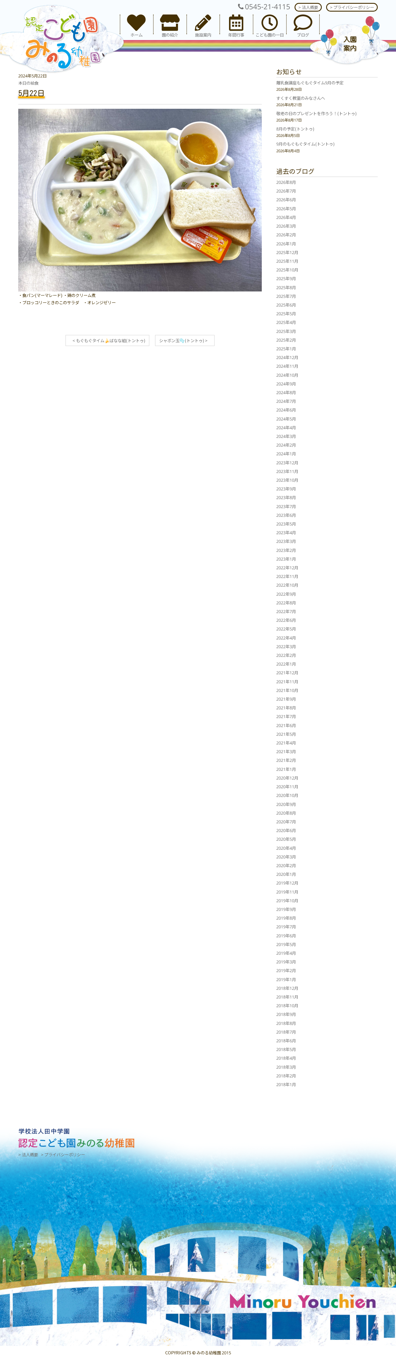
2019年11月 (287, 892)
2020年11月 (287, 786)
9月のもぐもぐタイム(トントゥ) (305, 144)
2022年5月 (286, 629)
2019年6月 (286, 935)
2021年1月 (286, 769)
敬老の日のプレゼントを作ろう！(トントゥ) (316, 113)
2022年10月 (287, 585)
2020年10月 (287, 795)
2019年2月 (286, 970)
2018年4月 (286, 1058)
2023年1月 (286, 559)
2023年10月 (287, 480)
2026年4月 (286, 217)
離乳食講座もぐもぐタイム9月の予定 (310, 82)
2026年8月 (286, 182)
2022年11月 (287, 576)
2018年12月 (287, 988)
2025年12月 (287, 252)
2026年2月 (286, 234)
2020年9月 (286, 804)
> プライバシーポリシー (352, 7)
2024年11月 (287, 366)
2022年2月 (286, 655)
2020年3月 (286, 857)
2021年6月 (286, 725)
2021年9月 (286, 699)
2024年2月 (286, 445)
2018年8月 (286, 1023)
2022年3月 (286, 646)
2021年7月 (286, 716)
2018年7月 (286, 1032)
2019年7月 (286, 926)
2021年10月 (287, 690)
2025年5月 (286, 313)
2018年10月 (287, 1005)
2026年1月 (286, 243)
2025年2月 (286, 340)
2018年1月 (286, 1084)
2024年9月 (286, 383)
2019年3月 (286, 961)
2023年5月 (286, 524)
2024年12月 (287, 357)
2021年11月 (287, 681)
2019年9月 (286, 909)
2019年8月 (286, 918)
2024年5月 (286, 419)
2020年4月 (286, 848)
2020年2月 (286, 865)
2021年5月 (286, 734)
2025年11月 (287, 261)
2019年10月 (287, 900)
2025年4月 (286, 322)
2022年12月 (287, 567)
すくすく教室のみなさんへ (300, 98)
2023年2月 (286, 550)
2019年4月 (286, 953)
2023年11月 (287, 471)
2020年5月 (286, 839)
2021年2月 (286, 760)
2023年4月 (286, 532)
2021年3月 (286, 751)
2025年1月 (286, 348)
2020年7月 (286, 821)
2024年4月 (286, 427)
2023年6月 (286, 515)
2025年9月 (286, 278)
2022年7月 (286, 611)
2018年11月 (287, 997)
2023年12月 (287, 462)
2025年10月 (287, 270)
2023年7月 (286, 506)
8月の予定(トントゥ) (295, 129)
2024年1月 (286, 453)
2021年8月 (286, 707)
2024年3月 (286, 436)
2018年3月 (286, 1067)
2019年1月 (286, 979)
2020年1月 (286, 874)
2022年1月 (286, 664)
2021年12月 (287, 672)
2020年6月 (286, 830)
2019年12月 (287, 883)
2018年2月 (286, 1075)
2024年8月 (286, 392)
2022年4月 (286, 638)
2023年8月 (286, 497)
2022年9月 (286, 594)
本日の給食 (28, 83)
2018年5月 (286, 1049)
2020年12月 (287, 778)
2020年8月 (286, 813)
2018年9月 (286, 1014)
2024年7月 (286, 401)
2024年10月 (287, 375)
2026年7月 (286, 191)
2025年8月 (286, 287)
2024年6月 (286, 410)
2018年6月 (286, 1040)
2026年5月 (286, 208)
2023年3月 (286, 541)
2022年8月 (286, 602)
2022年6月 (286, 620)
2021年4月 (286, 743)
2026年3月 (286, 226)
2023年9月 (286, 488)
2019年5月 (286, 944)
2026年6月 (286, 199)
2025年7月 (286, 296)
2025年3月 (286, 331)
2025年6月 (286, 305)
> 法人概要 (308, 7)
